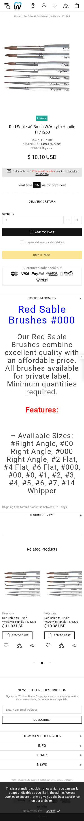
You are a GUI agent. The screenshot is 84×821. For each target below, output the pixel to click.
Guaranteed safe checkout (42, 268)
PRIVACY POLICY (32, 811)
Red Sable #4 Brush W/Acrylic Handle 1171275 (19, 619)
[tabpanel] (21, 610)
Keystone (8, 613)
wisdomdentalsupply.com (18, 5)
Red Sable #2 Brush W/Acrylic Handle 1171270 (61, 619)
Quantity (8, 213)
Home (17, 16)
